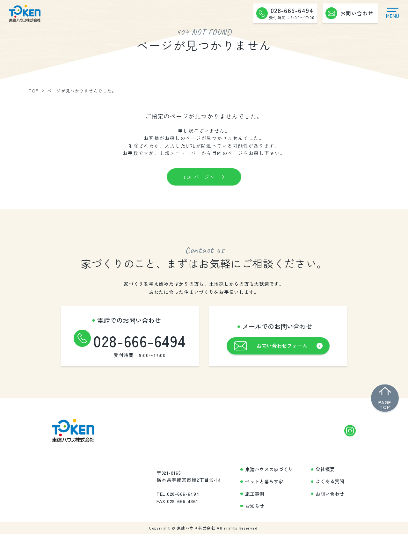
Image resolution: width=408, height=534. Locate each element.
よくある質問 (330, 481)
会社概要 (325, 469)
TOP (33, 91)
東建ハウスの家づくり (269, 469)
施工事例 (254, 494)
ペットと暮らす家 (264, 481)
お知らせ (254, 506)
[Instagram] (350, 431)
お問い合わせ (330, 494)
